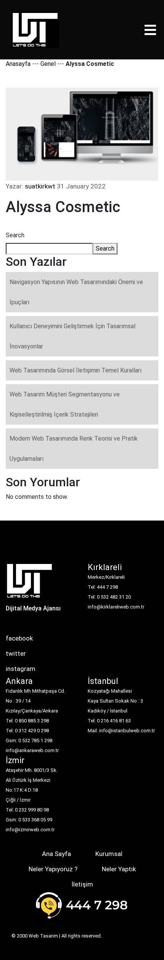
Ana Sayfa (56, 854)
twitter (16, 653)
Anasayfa (18, 63)
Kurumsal (108, 854)
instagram (20, 668)
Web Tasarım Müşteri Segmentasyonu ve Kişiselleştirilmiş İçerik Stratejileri (65, 404)
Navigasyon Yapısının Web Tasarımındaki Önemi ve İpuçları (76, 292)
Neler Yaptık (119, 869)
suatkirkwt (40, 186)
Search (15, 235)
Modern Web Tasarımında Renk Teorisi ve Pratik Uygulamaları (74, 448)
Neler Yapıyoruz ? (53, 869)
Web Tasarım (43, 936)
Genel (48, 63)
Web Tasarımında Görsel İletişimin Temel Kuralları (75, 370)
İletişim (82, 884)
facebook (19, 638)
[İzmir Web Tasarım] (29, 583)
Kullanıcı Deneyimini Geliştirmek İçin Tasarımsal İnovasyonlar (72, 336)
